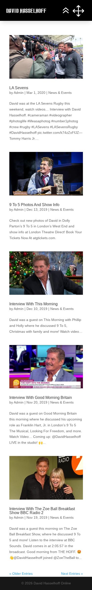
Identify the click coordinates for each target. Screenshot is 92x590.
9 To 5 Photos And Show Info (34, 205)
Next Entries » (72, 574)
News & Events (60, 93)
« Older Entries (21, 574)
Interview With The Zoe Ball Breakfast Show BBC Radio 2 (42, 511)
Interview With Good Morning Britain (40, 397)
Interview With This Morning (33, 304)
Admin (19, 93)
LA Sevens (18, 88)
